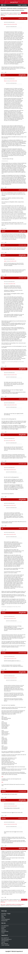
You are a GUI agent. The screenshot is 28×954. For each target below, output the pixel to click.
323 (4, 15)
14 (15, 14)
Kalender (3, 917)
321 (1, 15)
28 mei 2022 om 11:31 (12, 440)
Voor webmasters (5, 925)
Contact (3, 932)
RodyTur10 (4, 848)
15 (16, 14)
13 (14, 14)
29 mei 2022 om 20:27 (13, 806)
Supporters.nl (4, 935)
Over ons (3, 923)
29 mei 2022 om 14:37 (12, 505)
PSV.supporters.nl (5, 940)
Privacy (2, 928)
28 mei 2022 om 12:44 (12, 283)
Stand (2, 916)
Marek (3, 277)
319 (18, 14)
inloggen (19, 5)
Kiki (2, 18)
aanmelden (24, 5)
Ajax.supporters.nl (5, 938)
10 (10, 14)
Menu (5, 5)
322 (3, 15)
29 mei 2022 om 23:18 (13, 824)
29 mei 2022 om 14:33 (12, 469)
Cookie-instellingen (5, 945)
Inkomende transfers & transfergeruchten (16, 8)
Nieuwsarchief (4, 920)
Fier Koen (3, 652)
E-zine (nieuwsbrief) (5, 919)
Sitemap (3, 942)
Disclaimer (3, 927)
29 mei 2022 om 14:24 (12, 534)
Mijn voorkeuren (4, 943)
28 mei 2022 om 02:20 (13, 24)
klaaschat (4, 791)
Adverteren (3, 930)
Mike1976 (3, 231)
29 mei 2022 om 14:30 (12, 618)
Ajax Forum (3, 8)
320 (20, 14)
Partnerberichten (4, 931)
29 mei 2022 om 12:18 (13, 374)
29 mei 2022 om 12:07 (13, 261)
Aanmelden (3, 913)
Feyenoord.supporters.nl (6, 939)
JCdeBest (3, 75)
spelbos (3, 245)
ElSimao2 (5, 24)
